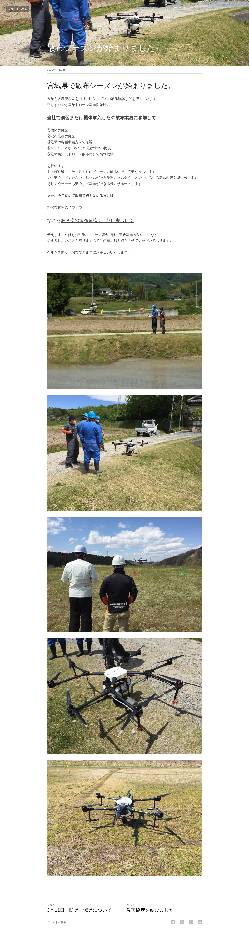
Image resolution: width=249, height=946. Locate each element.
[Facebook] (173, 922)
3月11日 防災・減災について (79, 910)
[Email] (200, 922)
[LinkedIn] (191, 922)
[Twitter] (182, 922)
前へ (52, 904)
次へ (129, 904)
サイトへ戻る (19, 8)
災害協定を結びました (150, 910)
